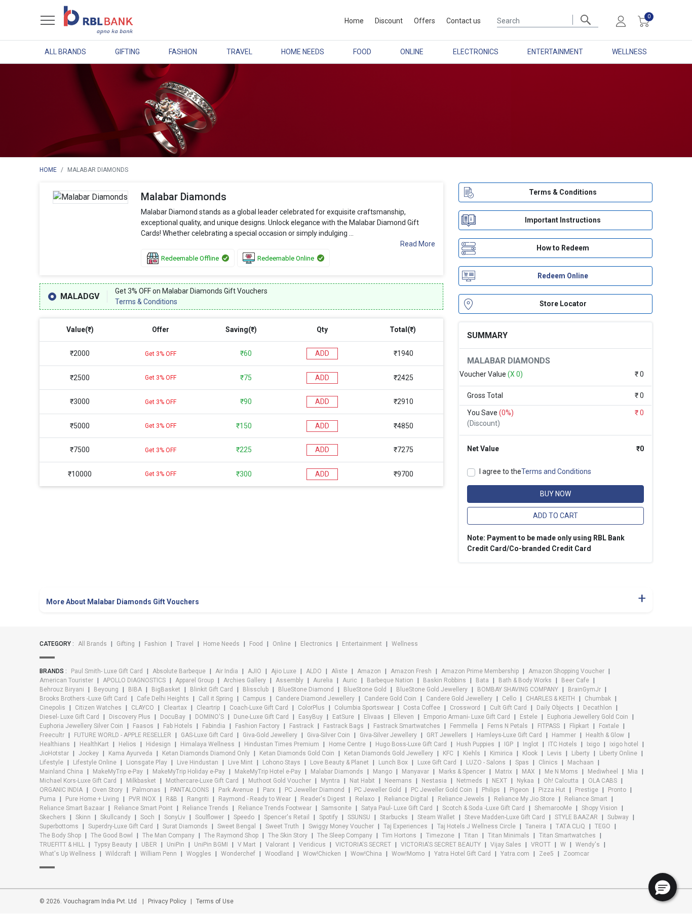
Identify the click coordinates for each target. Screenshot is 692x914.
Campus (254, 698)
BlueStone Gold (365, 689)
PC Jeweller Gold (377, 789)
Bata (482, 680)
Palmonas (146, 789)
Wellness (629, 52)
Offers (424, 21)
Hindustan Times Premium (281, 744)
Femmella (464, 725)
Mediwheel (603, 771)
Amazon (369, 671)
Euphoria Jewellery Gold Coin (587, 716)
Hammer (564, 735)
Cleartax (175, 707)
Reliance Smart (585, 798)
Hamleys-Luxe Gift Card (509, 735)
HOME (48, 169)
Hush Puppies (475, 744)
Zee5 (546, 853)
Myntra (330, 780)
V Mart (247, 844)
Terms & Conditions (146, 302)
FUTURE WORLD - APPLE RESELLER (122, 735)
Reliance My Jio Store (524, 798)
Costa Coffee (421, 707)
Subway (618, 817)
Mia (633, 771)
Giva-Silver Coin (328, 735)
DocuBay (172, 716)
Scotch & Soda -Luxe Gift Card (483, 808)
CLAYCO (142, 707)
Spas (522, 762)
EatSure (343, 716)
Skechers (53, 817)
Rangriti (198, 798)
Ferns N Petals (507, 725)
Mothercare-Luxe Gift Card (202, 780)
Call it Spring (216, 698)
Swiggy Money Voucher (341, 826)
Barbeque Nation (390, 680)
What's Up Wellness (68, 853)
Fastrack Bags (343, 725)
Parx (269, 789)
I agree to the (535, 472)
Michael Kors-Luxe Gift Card (78, 780)
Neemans (398, 780)
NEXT (499, 780)
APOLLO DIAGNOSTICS (134, 680)
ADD (322, 353)
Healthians (55, 744)
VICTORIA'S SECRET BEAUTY (441, 844)
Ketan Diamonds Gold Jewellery (388, 753)
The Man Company (168, 835)
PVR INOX (142, 798)
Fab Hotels (178, 725)
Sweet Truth (282, 826)
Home (354, 21)
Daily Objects (554, 707)
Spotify (328, 817)
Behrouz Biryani (62, 689)
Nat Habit (362, 780)
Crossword (465, 707)
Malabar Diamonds (337, 771)
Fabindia (213, 725)
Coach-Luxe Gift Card (258, 707)
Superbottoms (59, 826)
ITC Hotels (562, 744)
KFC (448, 753)
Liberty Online (618, 753)
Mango (382, 771)
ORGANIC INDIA (61, 789)
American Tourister (66, 680)
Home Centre (347, 744)
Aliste (339, 671)
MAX (528, 771)
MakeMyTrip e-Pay (118, 771)
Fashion (183, 52)
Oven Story (107, 789)
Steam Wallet (436, 817)
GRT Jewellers (447, 735)
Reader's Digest (322, 798)
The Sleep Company (344, 835)
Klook (529, 753)
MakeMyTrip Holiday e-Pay (188, 771)
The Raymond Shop (231, 835)
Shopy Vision (600, 808)
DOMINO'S (209, 716)
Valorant (277, 844)
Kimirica (501, 753)
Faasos (143, 725)
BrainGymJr (584, 689)
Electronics (475, 52)
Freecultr (52, 735)
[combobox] (547, 19)
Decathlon (597, 707)
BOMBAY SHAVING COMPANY (517, 689)
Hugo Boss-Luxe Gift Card (411, 744)
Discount (389, 21)
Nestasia (434, 780)
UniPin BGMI (211, 844)
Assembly (289, 680)
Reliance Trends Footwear (275, 808)
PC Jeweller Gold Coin (441, 789)
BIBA (135, 689)
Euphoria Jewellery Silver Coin (81, 725)
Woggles (198, 853)
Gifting (127, 52)
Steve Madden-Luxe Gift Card (505, 817)
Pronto (617, 789)
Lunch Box (393, 762)
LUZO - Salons (486, 762)
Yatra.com (515, 853)
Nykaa (525, 780)
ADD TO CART (555, 516)
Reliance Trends (205, 808)
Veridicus (312, 844)
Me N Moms (561, 771)
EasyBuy (310, 716)
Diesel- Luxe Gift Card (69, 716)
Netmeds (469, 780)
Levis (554, 753)
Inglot (531, 744)
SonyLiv (174, 817)
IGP (508, 744)
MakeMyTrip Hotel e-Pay (268, 771)
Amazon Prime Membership (480, 671)
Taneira (535, 826)
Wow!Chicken (322, 853)
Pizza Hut (552, 789)
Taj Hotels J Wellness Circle (476, 826)
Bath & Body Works (525, 680)
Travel (239, 52)
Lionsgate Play (146, 762)
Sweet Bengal (236, 826)
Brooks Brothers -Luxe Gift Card (83, 698)
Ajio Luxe (283, 671)
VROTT (541, 844)
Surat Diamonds (185, 826)
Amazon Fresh (411, 671)
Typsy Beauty (113, 844)
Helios (127, 744)
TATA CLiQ (570, 826)
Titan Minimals (508, 835)
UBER (149, 844)
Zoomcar (576, 853)
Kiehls (471, 753)
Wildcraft (118, 853)
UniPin (175, 844)
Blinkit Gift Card (211, 689)
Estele (528, 716)
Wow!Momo (408, 853)
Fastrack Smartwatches (406, 725)
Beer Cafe (575, 680)
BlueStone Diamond (306, 689)
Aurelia (323, 680)
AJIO (254, 671)
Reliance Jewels (461, 798)
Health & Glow (605, 735)
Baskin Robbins (444, 680)
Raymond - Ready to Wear (254, 798)
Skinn (83, 817)
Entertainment (555, 52)
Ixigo (593, 744)
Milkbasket (141, 780)
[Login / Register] (620, 21)
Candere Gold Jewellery (459, 698)
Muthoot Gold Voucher (279, 780)
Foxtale (609, 725)
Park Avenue (235, 789)
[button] (662, 887)
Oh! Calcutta (561, 780)
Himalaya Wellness (207, 744)
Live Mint (240, 762)
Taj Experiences (405, 826)
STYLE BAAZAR (576, 817)
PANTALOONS (189, 789)
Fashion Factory (257, 725)
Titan (471, 835)
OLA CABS (602, 780)
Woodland (279, 853)
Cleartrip (208, 707)
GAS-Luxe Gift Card (207, 735)
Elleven (404, 716)
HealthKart (94, 744)
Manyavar (415, 771)
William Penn (158, 853)
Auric (349, 680)
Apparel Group (194, 680)
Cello (509, 698)
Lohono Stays (281, 762)
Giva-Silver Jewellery (388, 735)
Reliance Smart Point (143, 808)
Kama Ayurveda (130, 753)
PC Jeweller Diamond (314, 789)
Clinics (548, 762)
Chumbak (598, 698)
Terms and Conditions (556, 472)
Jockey (89, 753)
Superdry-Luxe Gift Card (120, 826)
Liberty (580, 753)
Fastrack (301, 725)
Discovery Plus (129, 716)
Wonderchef (238, 853)
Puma (48, 798)
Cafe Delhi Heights (163, 698)
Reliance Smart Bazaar (72, 808)
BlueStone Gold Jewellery (432, 689)
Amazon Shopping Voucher (566, 671)
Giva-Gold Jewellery (270, 735)
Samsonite (336, 808)
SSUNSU (359, 817)
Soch (147, 817)
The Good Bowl (112, 835)
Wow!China (366, 853)
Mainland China (61, 771)
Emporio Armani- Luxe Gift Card (467, 716)
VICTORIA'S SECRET (363, 844)
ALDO (314, 671)
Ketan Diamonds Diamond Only (206, 753)
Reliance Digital (406, 798)
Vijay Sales (505, 844)
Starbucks (394, 817)
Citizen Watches (98, 707)
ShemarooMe (553, 808)
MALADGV (79, 296)
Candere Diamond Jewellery (315, 698)
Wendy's (587, 844)
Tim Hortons (399, 835)
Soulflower (209, 817)
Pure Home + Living (92, 798)
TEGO (602, 826)
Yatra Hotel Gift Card (462, 853)
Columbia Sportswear (364, 707)
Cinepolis (52, 707)
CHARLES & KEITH (550, 698)
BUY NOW (555, 494)
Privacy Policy (167, 901)
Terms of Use (215, 901)
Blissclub (255, 689)
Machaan (580, 762)
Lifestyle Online (95, 762)
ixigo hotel (623, 744)
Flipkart (579, 725)
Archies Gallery (244, 680)
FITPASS (548, 725)
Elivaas (374, 716)
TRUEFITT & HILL (62, 844)
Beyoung (106, 689)
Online (412, 52)
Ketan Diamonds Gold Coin (296, 753)
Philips (491, 789)
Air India (226, 671)
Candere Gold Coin (390, 698)
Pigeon (519, 789)
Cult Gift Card (508, 707)
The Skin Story (287, 835)
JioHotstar (54, 753)
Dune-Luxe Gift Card (261, 716)
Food (362, 52)
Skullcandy (115, 817)
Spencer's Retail (287, 817)
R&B (171, 798)
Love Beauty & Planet (339, 762)
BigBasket (165, 689)
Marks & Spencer (462, 771)
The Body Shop (60, 835)
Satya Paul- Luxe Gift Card (397, 808)
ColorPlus (311, 707)
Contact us (463, 21)
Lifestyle (51, 762)
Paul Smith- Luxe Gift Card (107, 671)
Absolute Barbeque (179, 671)
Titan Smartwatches (567, 835)
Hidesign (158, 744)
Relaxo (364, 798)
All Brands (65, 52)
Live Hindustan (197, 762)
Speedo (244, 817)
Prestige (586, 789)
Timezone (440, 835)
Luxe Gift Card (436, 762)
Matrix (503, 771)
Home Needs (302, 52)
